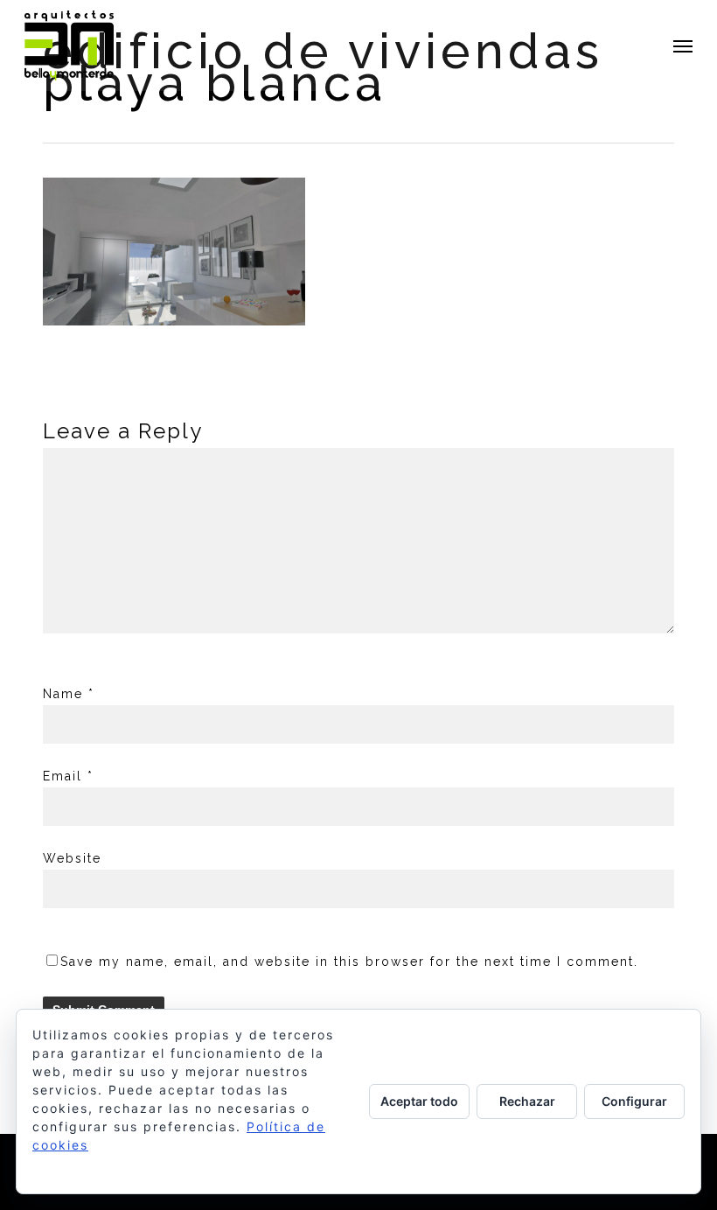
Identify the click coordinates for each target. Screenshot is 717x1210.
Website (72, 858)
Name (68, 694)
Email (68, 776)
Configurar (634, 1101)
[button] (683, 45)
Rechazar (527, 1101)
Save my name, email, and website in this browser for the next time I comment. (349, 962)
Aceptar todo (419, 1101)
